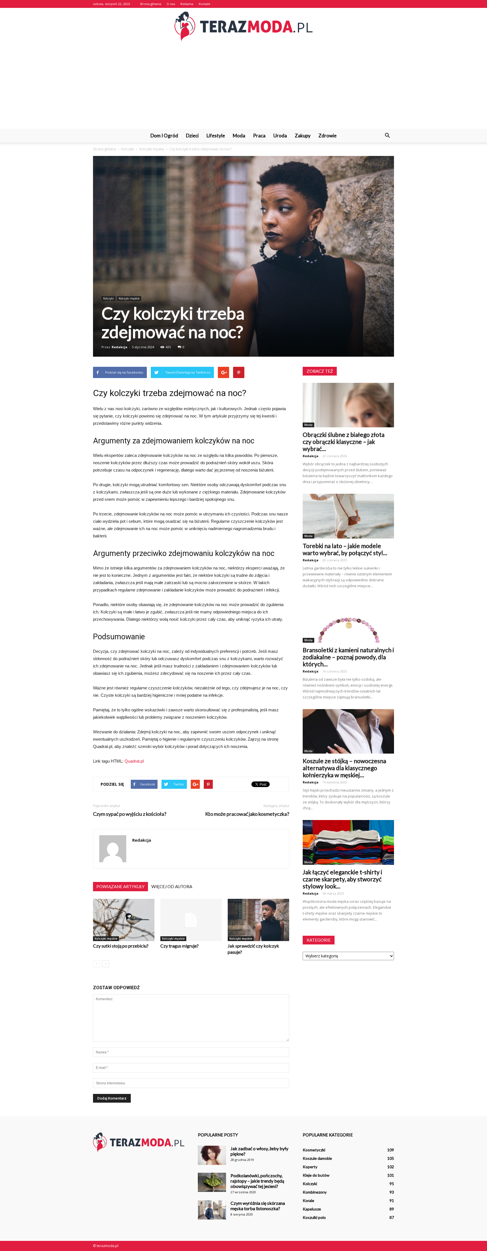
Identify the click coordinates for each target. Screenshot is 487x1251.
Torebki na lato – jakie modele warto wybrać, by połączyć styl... (345, 549)
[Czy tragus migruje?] (191, 920)
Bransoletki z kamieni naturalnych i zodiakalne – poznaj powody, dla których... (348, 656)
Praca (259, 135)
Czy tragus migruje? (179, 945)
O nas (171, 4)
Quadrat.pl (134, 761)
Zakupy (303, 135)
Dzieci (192, 135)
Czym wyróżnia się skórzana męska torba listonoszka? (258, 1205)
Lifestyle (216, 135)
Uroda (280, 135)
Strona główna (150, 4)
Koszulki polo (314, 1217)
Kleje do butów (316, 1175)
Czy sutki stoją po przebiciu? (121, 945)
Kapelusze (312, 1209)
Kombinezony (315, 1192)
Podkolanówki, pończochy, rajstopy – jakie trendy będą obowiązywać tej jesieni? (257, 1181)
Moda (239, 135)
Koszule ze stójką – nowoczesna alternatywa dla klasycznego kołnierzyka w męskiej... (344, 767)
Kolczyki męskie (129, 298)
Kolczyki (108, 298)
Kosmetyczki (314, 1149)
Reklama (186, 4)
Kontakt (204, 4)
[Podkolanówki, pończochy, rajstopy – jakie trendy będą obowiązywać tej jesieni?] (212, 1182)
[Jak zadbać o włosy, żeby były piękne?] (212, 1155)
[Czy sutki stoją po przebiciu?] (123, 920)
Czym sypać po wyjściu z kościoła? (129, 814)
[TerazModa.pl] (243, 26)
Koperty (310, 1166)
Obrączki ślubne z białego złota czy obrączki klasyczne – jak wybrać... (343, 441)
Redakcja (119, 347)
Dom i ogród (164, 135)
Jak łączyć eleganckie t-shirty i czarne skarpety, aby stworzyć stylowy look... (342, 879)
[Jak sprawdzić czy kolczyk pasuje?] (258, 920)
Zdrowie (327, 135)
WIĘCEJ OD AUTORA (171, 886)
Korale (308, 1200)
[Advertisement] (243, 86)
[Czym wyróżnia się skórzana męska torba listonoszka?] (212, 1210)
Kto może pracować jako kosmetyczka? (247, 814)
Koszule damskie (317, 1158)
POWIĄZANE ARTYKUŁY (120, 886)
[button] (387, 135)
